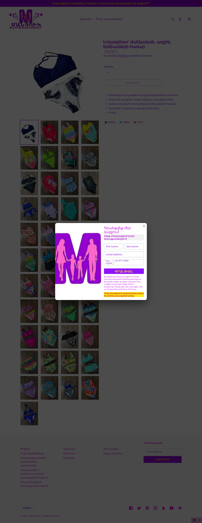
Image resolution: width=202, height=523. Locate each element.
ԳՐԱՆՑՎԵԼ (124, 271)
